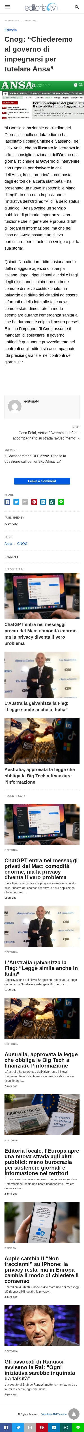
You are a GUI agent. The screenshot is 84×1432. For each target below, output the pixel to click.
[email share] (25, 502)
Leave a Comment (42, 481)
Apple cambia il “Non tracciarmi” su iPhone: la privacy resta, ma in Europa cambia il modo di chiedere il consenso (41, 1269)
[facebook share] (7, 502)
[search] (77, 6)
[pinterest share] (34, 502)
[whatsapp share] (52, 502)
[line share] (61, 502)
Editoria (30, 20)
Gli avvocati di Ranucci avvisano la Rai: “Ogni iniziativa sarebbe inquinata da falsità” (39, 1370)
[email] (30, 1427)
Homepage (11, 20)
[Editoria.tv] (41, 7)
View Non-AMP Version (54, 1414)
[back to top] (74, 1414)
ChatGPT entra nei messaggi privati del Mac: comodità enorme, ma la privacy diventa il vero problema (41, 868)
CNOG (22, 544)
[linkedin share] (43, 502)
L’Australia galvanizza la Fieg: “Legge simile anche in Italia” (41, 968)
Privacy (10, 1248)
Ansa (8, 544)
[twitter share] (16, 502)
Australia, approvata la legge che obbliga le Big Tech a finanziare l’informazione (39, 776)
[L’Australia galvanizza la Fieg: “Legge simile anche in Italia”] (42, 675)
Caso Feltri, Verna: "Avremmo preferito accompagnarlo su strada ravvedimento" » (46, 435)
